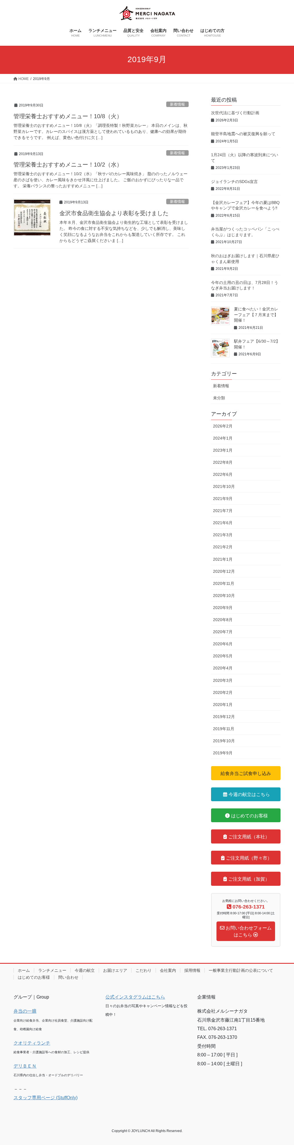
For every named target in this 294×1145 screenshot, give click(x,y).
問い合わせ (68, 977)
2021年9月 (223, 498)
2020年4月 (223, 668)
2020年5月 (223, 656)
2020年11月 (223, 583)
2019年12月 (224, 716)
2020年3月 (223, 680)
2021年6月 (223, 522)
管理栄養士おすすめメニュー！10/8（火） (67, 116)
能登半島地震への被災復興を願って (243, 133)
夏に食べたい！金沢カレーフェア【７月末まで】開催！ (256, 314)
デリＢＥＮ (24, 1066)
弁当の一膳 (24, 1011)
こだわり (144, 970)
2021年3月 (223, 535)
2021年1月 (223, 559)
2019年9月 (223, 753)
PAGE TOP (281, 1106)
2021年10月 (224, 486)
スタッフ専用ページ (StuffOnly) (45, 1097)
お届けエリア (115, 970)
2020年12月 (224, 571)
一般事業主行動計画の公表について (241, 970)
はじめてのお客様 (34, 977)
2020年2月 (223, 692)
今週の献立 (85, 970)
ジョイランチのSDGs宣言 (234, 181)
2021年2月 (223, 547)
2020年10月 (224, 595)
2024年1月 (223, 438)
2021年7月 (223, 510)
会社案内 (168, 970)
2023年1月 (223, 450)
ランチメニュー (52, 970)
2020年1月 (223, 704)
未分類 (219, 398)
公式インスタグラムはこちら (135, 997)
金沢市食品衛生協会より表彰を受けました (114, 213)
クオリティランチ (31, 1043)
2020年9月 (223, 607)
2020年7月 (223, 631)
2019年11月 (223, 728)
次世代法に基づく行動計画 (235, 112)
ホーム (24, 970)
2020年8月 (223, 619)
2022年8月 (223, 462)
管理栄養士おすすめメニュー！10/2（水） (67, 164)
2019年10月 (224, 740)
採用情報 (192, 970)
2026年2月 (223, 426)
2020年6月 (223, 644)
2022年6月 (223, 474)
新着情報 (177, 104)
